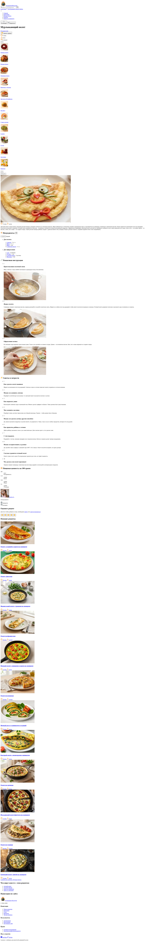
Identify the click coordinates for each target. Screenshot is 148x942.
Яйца (8, 245)
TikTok (10, 937)
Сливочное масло (11, 246)
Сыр (8, 252)
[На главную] (3, 900)
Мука (8, 244)
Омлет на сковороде (9, 18)
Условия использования (10, 929)
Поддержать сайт (8, 923)
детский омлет (7, 886)
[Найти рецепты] (17, 7)
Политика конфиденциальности (12, 931)
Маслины (9, 257)
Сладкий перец (11, 255)
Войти (21, 9)
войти (26, 511)
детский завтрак (8, 887)
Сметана (9, 242)
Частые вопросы (8, 914)
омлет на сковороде (9, 889)
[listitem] (74, 536)
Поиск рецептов (8, 909)
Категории (3, 9)
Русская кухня (4, 31)
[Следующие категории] (2, 172)
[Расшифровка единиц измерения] (16, 233)
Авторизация (7, 920)
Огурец (9, 254)
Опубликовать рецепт (13, 9)
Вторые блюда (7, 16)
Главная (6, 13)
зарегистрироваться (35, 511)
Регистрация (7, 922)
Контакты (6, 913)
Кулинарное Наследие (11, 900)
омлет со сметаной (8, 890)
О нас (5, 912)
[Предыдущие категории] (2, 42)
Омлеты (6, 17)
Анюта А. (11, 497)
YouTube (4, 937)
